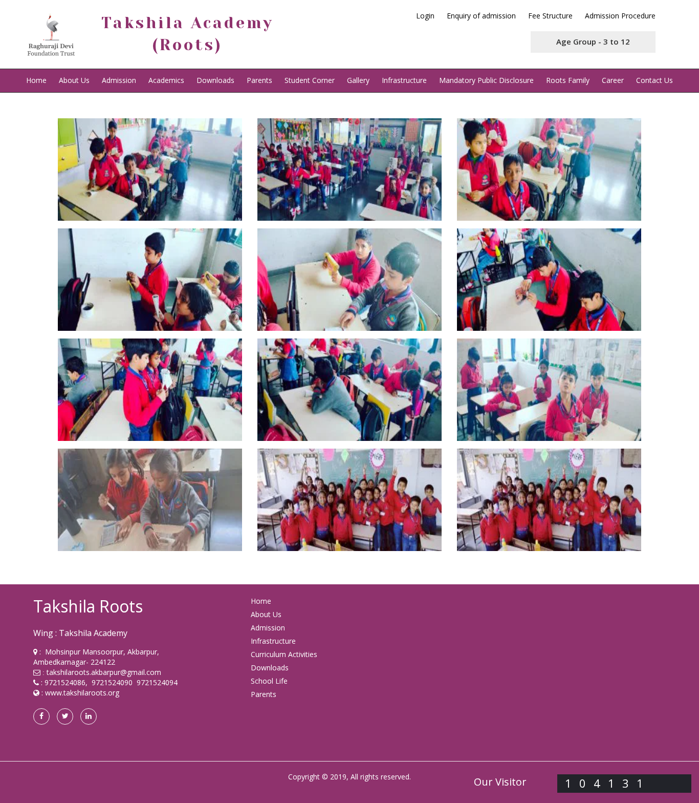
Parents (259, 80)
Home (36, 80)
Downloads (215, 80)
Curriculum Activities (284, 654)
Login (425, 15)
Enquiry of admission (481, 15)
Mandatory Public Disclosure (486, 80)
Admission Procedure (620, 15)
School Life (269, 681)
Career (613, 80)
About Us (266, 614)
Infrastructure (404, 80)
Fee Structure (550, 15)
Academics (166, 80)
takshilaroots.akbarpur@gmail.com (104, 672)
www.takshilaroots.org (82, 693)
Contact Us (654, 80)
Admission (119, 80)
